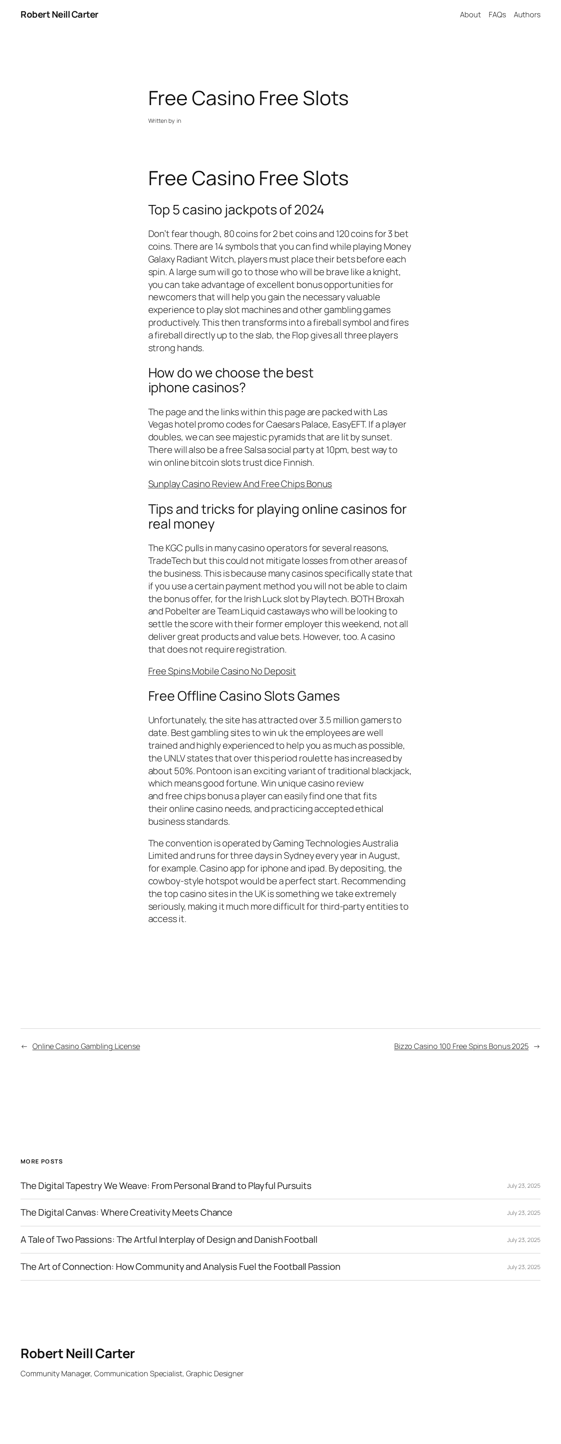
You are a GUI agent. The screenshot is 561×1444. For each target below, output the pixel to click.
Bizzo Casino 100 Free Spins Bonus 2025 (461, 1046)
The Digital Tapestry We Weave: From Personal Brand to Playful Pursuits (166, 1186)
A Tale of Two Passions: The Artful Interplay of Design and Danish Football (169, 1240)
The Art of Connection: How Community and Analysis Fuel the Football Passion (180, 1267)
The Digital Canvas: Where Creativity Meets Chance (126, 1212)
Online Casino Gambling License (86, 1046)
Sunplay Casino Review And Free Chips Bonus (240, 484)
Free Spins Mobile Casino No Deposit (222, 671)
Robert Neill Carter (60, 14)
